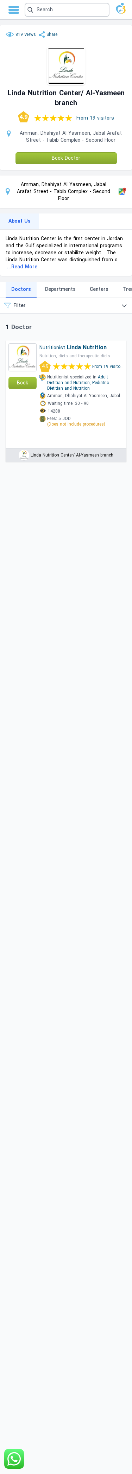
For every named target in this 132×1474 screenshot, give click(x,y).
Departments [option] (60, 289)
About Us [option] (19, 221)
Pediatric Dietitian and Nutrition (78, 385)
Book (22, 383)
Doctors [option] (21, 289)
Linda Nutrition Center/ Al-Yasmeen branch (72, 455)
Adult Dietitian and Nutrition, (77, 380)
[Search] (65, 10)
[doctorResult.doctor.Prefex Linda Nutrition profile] (22, 357)
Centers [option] (99, 289)
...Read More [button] (22, 267)
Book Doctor (66, 158)
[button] (67, 10)
